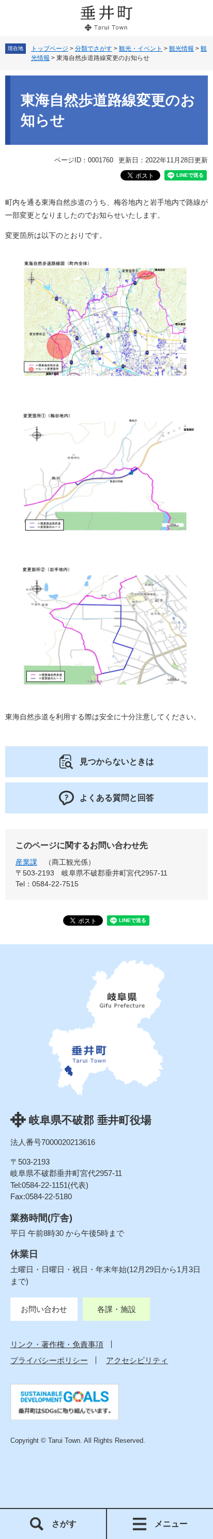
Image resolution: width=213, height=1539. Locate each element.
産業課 (26, 862)
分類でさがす (93, 48)
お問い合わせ (44, 1309)
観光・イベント (140, 48)
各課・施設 (116, 1309)
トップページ (49, 48)
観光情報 (181, 48)
